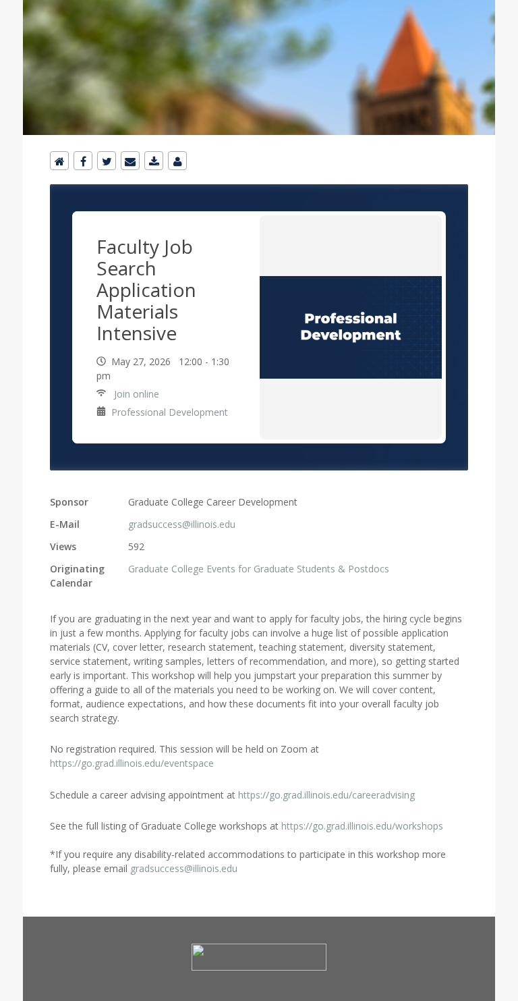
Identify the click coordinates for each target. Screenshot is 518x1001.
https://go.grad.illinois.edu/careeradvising (326, 794)
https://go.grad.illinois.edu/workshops (362, 825)
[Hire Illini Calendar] (259, 7)
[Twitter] (106, 160)
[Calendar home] (59, 160)
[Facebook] (83, 160)
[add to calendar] (153, 160)
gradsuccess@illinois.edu (181, 524)
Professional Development (169, 412)
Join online (135, 393)
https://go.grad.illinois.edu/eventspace (132, 763)
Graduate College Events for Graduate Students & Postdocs (258, 568)
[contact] (177, 160)
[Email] (130, 160)
